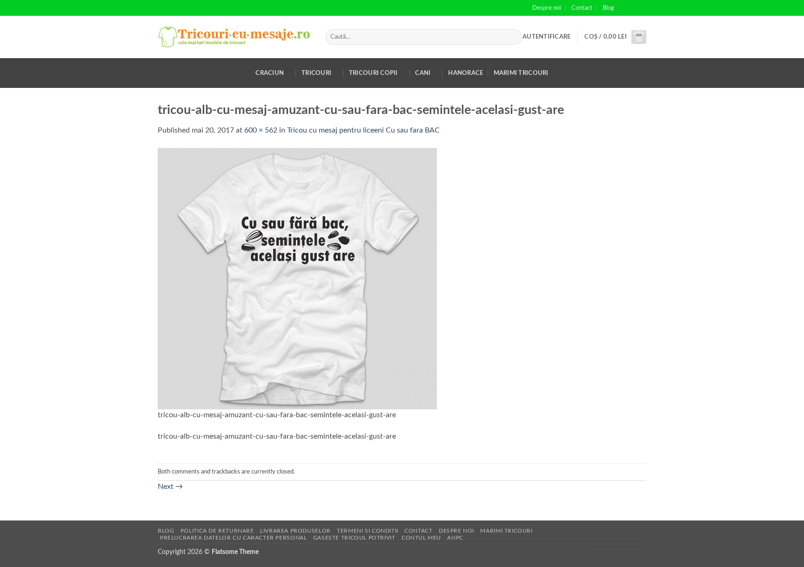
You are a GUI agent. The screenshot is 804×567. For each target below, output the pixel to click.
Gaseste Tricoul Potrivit (354, 537)
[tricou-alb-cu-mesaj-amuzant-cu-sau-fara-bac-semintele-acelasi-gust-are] (297, 278)
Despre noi (546, 8)
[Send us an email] (641, 8)
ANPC (455, 537)
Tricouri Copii (373, 73)
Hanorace (465, 73)
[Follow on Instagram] (633, 8)
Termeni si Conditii (367, 531)
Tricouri (316, 73)
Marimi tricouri (521, 73)
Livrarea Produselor (295, 531)
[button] (546, 36)
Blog (608, 8)
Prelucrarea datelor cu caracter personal (233, 537)
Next (170, 486)
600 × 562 (260, 130)
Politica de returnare (217, 531)
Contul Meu (421, 537)
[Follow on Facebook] (624, 8)
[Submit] (513, 37)
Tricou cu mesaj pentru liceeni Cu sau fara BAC (363, 130)
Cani (422, 73)
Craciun (269, 73)
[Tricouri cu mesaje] (234, 37)
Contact (581, 8)
